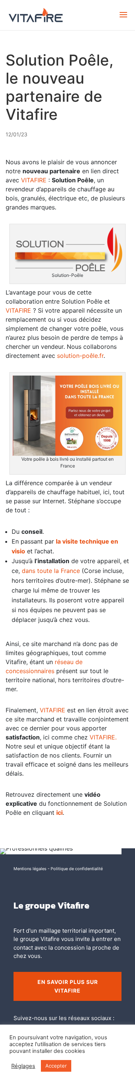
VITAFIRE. (103, 737)
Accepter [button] (56, 1066)
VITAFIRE (33, 180)
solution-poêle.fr (80, 355)
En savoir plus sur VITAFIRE (68, 986)
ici (59, 812)
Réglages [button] (23, 1066)
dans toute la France (51, 570)
